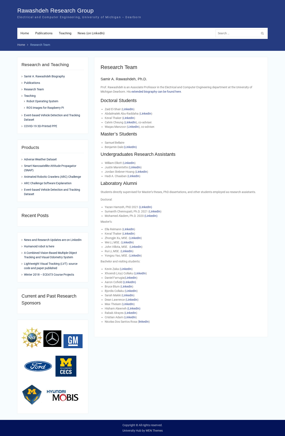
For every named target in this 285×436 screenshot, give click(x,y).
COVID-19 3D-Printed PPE (40, 126)
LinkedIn (128, 109)
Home (24, 33)
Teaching (65, 33)
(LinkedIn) (130, 147)
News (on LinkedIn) (91, 33)
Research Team (34, 89)
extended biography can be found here (156, 91)
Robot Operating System (42, 101)
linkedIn (144, 321)
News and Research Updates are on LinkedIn (53, 240)
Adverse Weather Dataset (40, 159)
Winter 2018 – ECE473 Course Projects (49, 274)
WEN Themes (154, 430)
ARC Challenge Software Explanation (48, 183)
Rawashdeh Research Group (55, 10)
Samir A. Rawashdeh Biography (44, 76)
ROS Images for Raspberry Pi (45, 107)
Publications (44, 33)
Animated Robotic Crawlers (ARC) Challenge (52, 176)
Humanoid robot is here (39, 246)
